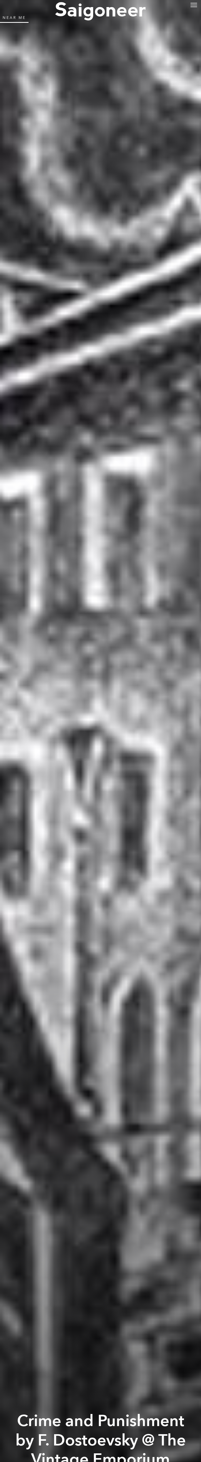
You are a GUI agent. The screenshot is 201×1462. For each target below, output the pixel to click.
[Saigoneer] (100, 5)
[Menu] (194, 4)
